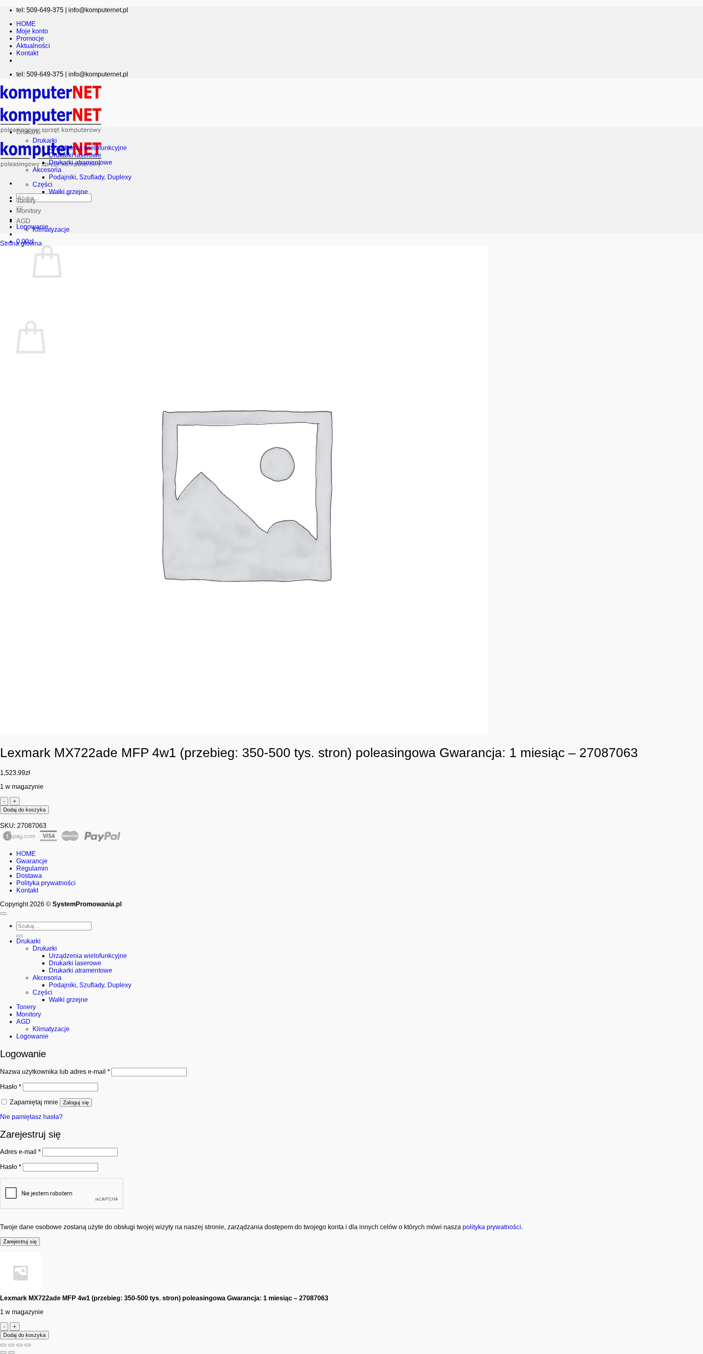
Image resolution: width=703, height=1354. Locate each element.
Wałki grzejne (68, 191)
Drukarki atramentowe (80, 162)
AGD (23, 221)
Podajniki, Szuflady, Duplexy (90, 177)
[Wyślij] (19, 936)
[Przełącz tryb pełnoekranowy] (11, 1345)
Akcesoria (47, 169)
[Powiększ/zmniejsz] (3, 1345)
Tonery (26, 200)
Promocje (30, 38)
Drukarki (28, 131)
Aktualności (33, 45)
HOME (26, 23)
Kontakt (27, 53)
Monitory (28, 210)
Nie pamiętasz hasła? (31, 1116)
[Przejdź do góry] (3, 913)
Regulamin (32, 868)
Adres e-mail (20, 1151)
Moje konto (32, 31)
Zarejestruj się (20, 1242)
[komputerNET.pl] (51, 135)
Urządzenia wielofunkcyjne (88, 147)
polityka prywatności (492, 1226)
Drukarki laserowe (75, 155)
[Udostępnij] (19, 1345)
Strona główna (21, 243)
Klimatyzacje (51, 229)
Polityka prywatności (46, 882)
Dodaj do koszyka (24, 810)
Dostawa (29, 875)
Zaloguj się (76, 1102)
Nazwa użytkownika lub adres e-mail (55, 1071)
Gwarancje (32, 861)
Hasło (10, 1086)
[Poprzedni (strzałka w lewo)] (3, 1352)
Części (42, 184)
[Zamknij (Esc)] (27, 1345)
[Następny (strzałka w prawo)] (11, 1352)
